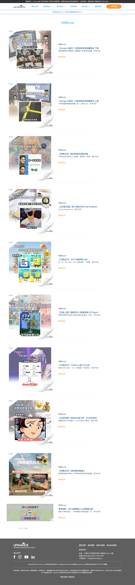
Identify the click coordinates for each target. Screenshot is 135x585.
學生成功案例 (112, 545)
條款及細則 (63, 577)
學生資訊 (60, 7)
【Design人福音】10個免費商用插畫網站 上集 (78, 101)
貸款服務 (46, 7)
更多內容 (62, 57)
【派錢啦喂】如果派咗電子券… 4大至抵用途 (77, 418)
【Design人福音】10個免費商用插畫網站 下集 (78, 48)
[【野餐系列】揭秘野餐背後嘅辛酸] (30, 157)
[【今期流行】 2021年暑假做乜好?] (30, 263)
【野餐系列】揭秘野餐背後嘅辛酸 (73, 154)
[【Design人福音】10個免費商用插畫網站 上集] (30, 104)
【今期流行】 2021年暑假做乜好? (73, 259)
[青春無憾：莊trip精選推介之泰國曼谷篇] (30, 512)
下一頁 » (25, 528)
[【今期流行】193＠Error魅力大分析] (30, 368)
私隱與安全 (71, 577)
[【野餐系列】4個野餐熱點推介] (30, 474)
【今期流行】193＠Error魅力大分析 (74, 365)
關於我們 (35, 6)
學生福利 (84, 7)
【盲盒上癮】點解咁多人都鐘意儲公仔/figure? (78, 312)
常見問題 (73, 6)
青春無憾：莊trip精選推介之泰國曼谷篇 (75, 509)
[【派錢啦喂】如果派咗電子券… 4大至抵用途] (30, 421)
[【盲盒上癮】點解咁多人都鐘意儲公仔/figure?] (30, 316)
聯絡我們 (98, 6)
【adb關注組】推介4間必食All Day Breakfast (77, 207)
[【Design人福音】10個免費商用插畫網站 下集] (30, 51)
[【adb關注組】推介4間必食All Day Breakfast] (30, 210)
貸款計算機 (100, 545)
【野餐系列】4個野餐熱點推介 (71, 471)
